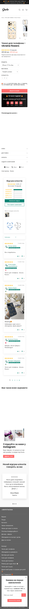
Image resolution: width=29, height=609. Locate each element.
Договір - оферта (7, 534)
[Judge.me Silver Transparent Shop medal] (18, 225)
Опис (3, 148)
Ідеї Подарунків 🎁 (7, 574)
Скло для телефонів (8, 558)
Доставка (14, 55)
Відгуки (4, 517)
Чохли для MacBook (7, 561)
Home (3, 17)
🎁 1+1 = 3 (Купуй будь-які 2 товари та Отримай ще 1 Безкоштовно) (14, 84)
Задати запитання (8, 161)
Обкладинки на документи (9, 552)
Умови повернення (7, 525)
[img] (9, 243)
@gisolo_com (9, 456)
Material (5, 68)
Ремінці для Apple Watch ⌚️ (10, 564)
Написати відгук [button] (14, 201)
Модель (4, 62)
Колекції (4, 546)
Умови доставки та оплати (10, 528)
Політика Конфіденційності (10, 531)
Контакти (4, 522)
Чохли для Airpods (7, 567)
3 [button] (14, 380)
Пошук (3, 520)
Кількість (5, 75)
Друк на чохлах (6, 540)
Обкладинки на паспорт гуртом (11, 537)
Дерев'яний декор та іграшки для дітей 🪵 (14, 570)
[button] (6, 50)
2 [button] (12, 380)
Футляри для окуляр (8, 555)
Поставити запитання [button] (14, 205)
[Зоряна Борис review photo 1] (14, 306)
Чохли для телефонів (8, 549)
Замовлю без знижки (14, 600)
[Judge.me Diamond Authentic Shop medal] (10, 225)
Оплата (4, 157)
